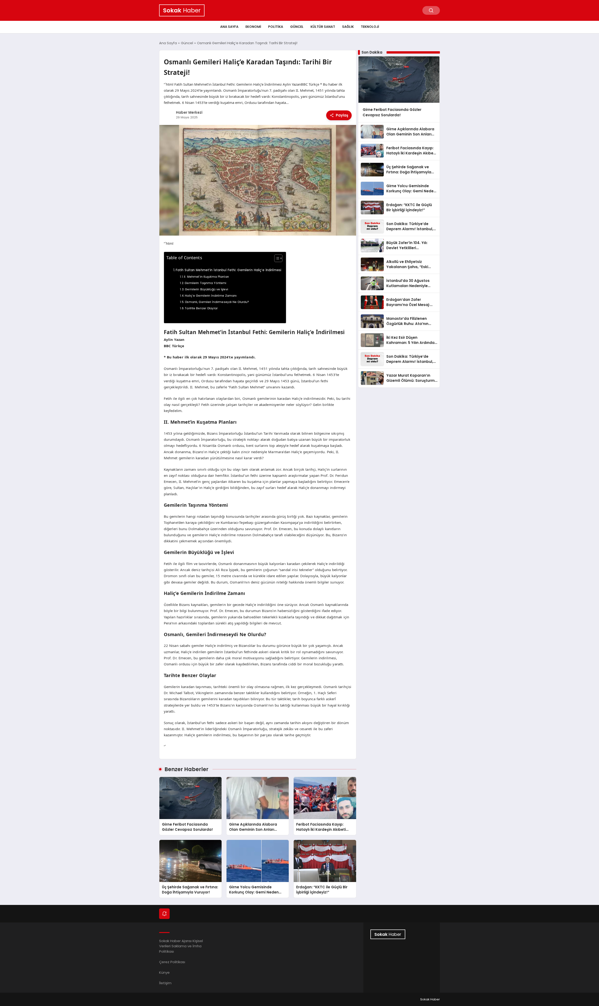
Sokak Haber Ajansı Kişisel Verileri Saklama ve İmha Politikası (181, 946)
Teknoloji (370, 26)
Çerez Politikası (172, 961)
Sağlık (348, 26)
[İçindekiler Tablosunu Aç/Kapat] (276, 258)
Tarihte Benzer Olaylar (201, 308)
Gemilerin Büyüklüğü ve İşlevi (206, 289)
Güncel (296, 26)
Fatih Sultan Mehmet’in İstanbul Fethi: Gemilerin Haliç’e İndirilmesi (228, 270)
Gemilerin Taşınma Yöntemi (205, 283)
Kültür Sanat (322, 26)
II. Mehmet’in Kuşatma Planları (206, 277)
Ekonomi (253, 26)
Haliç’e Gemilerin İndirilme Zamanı (211, 296)
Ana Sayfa (229, 26)
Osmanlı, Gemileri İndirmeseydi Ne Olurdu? (217, 302)
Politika (275, 26)
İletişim (165, 982)
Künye (164, 972)
